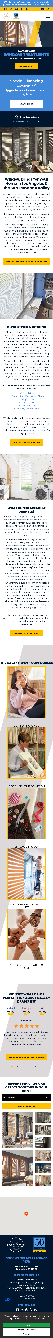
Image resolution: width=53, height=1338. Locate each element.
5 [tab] (25, 1066)
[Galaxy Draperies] (11, 16)
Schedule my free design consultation (26, 261)
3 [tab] (18, 1066)
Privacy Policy (30, 1299)
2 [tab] (15, 1066)
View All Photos (26, 1106)
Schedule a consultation (26, 442)
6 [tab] (28, 1066)
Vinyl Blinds (28, 399)
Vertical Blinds (28, 405)
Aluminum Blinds (28, 402)
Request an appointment (26, 633)
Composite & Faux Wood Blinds (28, 396)
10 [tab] (41, 1066)
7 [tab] (31, 1066)
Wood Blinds (27, 393)
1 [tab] (12, 1066)
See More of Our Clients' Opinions (27, 1057)
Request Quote (26, 66)
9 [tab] (38, 1066)
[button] (26, 1214)
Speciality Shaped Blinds (27, 408)
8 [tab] (35, 1066)
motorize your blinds (36, 430)
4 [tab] (22, 1066)
